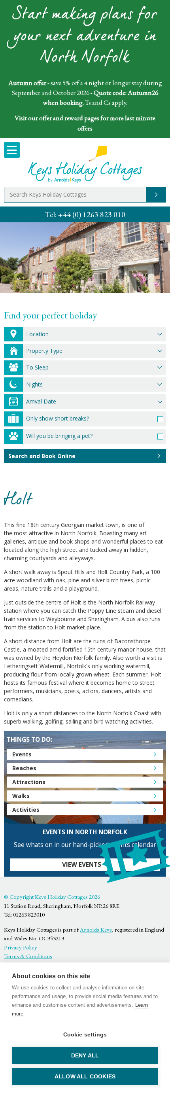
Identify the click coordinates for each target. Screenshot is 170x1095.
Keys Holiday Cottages (85, 164)
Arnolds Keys (96, 929)
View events (81, 864)
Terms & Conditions (28, 956)
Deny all (85, 1056)
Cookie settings (85, 1035)
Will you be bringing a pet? (59, 436)
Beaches (24, 768)
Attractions (28, 782)
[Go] (156, 195)
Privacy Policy (20, 947)
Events (22, 754)
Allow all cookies (85, 1077)
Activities (26, 809)
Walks (21, 795)
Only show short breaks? (57, 418)
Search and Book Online (42, 456)
